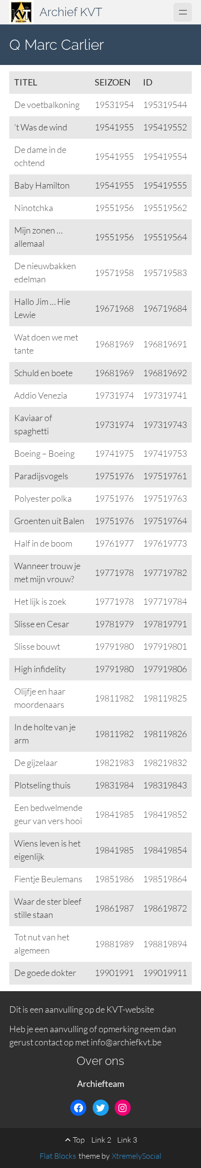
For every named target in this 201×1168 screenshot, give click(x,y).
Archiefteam (100, 1083)
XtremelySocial (136, 1156)
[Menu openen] (183, 12)
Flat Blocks (58, 1156)
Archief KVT (71, 12)
